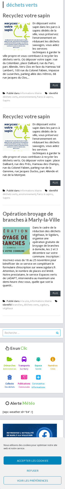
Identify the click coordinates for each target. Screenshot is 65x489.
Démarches (10, 365)
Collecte (9, 383)
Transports (24, 365)
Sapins (6, 100)
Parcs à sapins (45, 96)
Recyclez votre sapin (26, 15)
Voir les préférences (32, 480)
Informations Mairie (31, 93)
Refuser (32, 470)
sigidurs (44, 304)
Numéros (53, 365)
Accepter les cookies (32, 460)
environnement (27, 96)
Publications (24, 383)
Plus (55, 85)
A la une (24, 301)
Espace (38, 365)
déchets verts (10, 96)
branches (17, 304)
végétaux (8, 308)
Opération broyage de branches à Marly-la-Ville (31, 217)
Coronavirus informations (38, 385)
